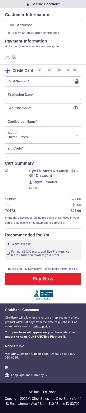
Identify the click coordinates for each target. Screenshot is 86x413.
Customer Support (29, 353)
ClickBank (63, 398)
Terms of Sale (68, 268)
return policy (41, 326)
